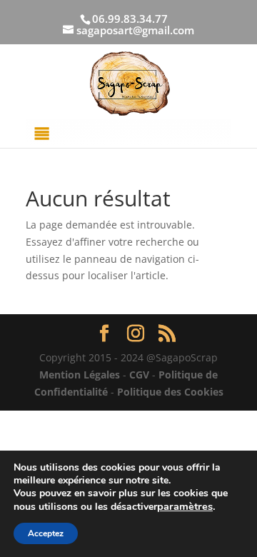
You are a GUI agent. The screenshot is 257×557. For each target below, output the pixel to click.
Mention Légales (79, 374)
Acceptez (46, 533)
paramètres (185, 506)
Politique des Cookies (170, 391)
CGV (139, 374)
